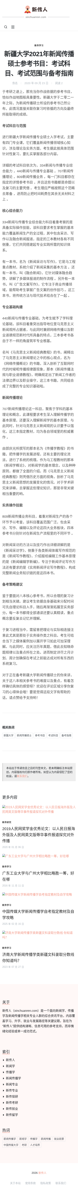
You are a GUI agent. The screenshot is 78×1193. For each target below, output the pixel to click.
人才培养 (35, 1144)
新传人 (10, 1060)
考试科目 (53, 735)
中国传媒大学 (11, 1144)
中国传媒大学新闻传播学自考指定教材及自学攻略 (38, 915)
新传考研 (12, 1102)
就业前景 (59, 1138)
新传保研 (12, 1096)
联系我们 (22, 776)
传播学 (10, 1072)
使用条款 (30, 1183)
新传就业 (12, 1108)
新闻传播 (46, 1138)
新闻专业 (12, 1084)
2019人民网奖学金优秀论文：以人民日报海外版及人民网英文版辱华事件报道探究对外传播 (38, 835)
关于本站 (15, 1183)
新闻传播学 (13, 1078)
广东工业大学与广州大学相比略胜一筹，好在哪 (38, 876)
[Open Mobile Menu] (12, 27)
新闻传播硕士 (24, 735)
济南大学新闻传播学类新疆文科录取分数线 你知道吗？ (38, 958)
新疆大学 (8, 735)
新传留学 (12, 1114)
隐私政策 (45, 1183)
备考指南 (66, 735)
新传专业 (12, 1090)
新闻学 (10, 1066)
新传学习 (39, 45)
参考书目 (40, 735)
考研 (24, 1144)
